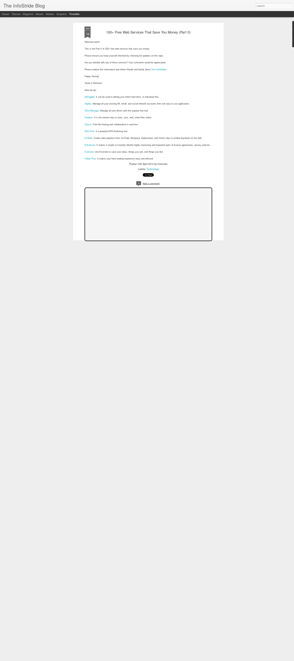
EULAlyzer (90, 144)
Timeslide (74, 14)
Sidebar (50, 14)
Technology (152, 169)
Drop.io (88, 124)
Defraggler (90, 96)
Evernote (89, 151)
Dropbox (89, 117)
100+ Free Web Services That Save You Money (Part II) (148, 32)
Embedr (88, 138)
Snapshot (61, 14)
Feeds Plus (90, 158)
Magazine (28, 14)
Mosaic (39, 14)
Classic (5, 14)
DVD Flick (89, 131)
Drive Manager (92, 110)
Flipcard (16, 14)
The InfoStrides (158, 69)
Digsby (88, 103)
